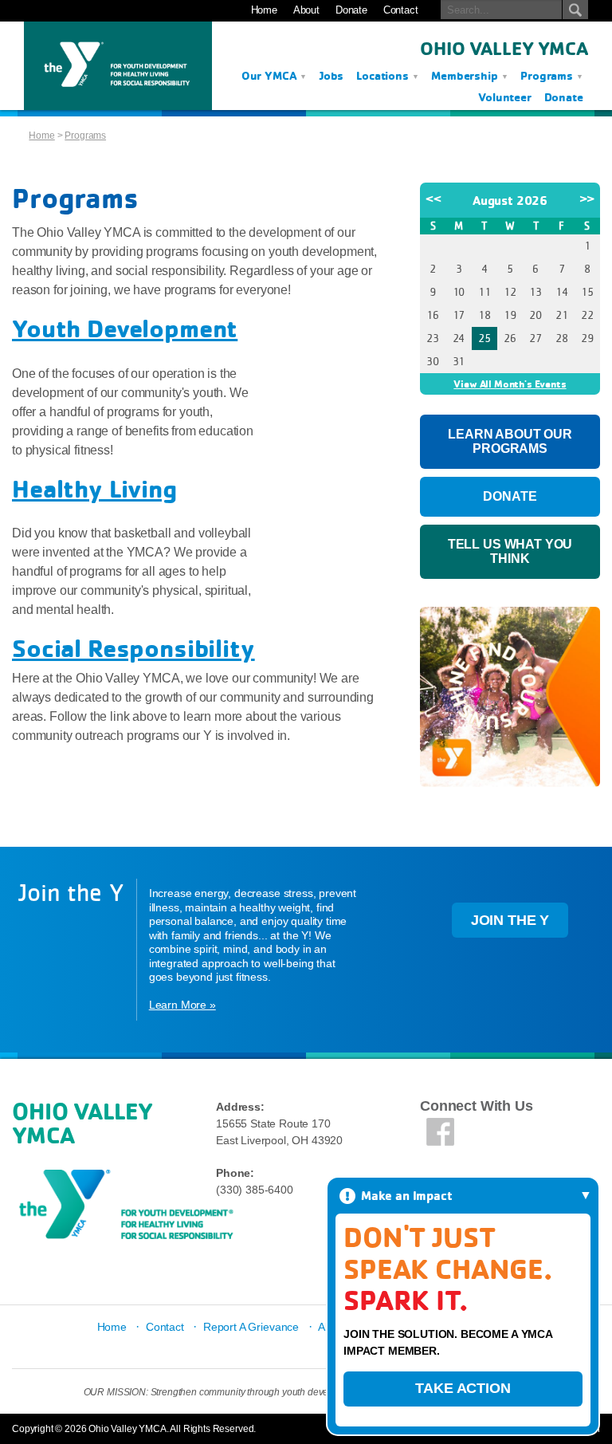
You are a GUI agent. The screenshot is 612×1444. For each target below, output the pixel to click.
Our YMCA (270, 75)
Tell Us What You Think (510, 551)
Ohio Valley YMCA (503, 48)
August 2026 (510, 200)
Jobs (331, 75)
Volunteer (505, 96)
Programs (548, 75)
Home (264, 10)
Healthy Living (94, 488)
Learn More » (182, 1004)
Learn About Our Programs (510, 441)
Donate (351, 10)
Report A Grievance (251, 1326)
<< (433, 198)
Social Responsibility (133, 647)
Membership (465, 75)
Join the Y (510, 920)
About (306, 10)
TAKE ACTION (462, 1388)
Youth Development (124, 328)
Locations (383, 75)
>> (587, 198)
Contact (400, 10)
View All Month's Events (509, 383)
